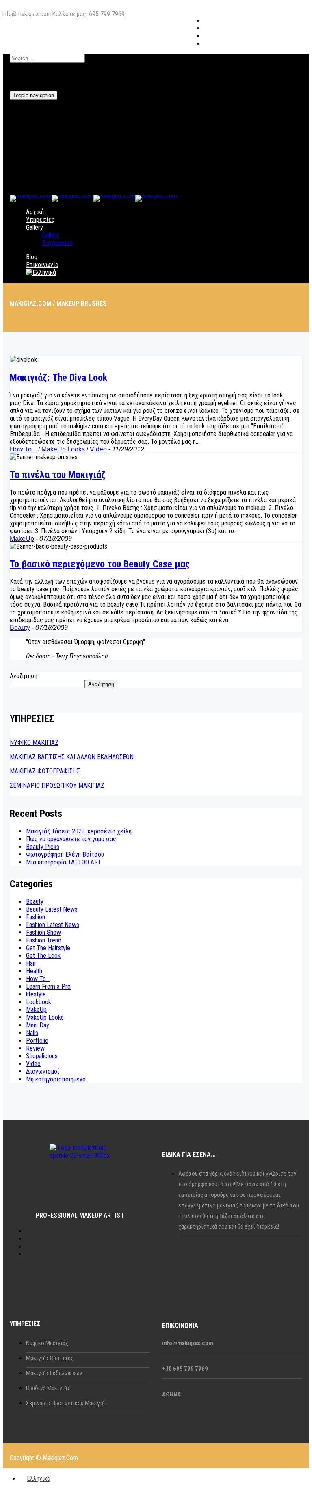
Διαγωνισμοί (42, 1071)
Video (98, 449)
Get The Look (43, 955)
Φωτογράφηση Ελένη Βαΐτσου (65, 854)
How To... (23, 449)
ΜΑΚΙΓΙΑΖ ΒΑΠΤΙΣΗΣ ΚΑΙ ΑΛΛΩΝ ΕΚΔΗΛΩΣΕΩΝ (72, 757)
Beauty (20, 627)
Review (35, 1048)
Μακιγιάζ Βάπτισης (50, 1358)
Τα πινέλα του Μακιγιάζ (58, 474)
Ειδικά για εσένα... (189, 1154)
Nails (32, 1033)
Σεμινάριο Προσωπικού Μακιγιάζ (67, 1403)
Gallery (34, 227)
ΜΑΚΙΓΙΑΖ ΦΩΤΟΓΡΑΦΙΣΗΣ (45, 771)
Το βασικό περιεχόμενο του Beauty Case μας (100, 564)
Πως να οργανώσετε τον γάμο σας (71, 839)
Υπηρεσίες (40, 220)
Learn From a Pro (48, 986)
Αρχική (35, 212)
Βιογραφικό (57, 243)
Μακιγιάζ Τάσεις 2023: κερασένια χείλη (79, 831)
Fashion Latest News (52, 925)
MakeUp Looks (63, 449)
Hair (31, 963)
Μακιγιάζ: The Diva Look (58, 377)
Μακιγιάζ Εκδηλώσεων (54, 1373)
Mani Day (37, 1025)
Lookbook (38, 1002)
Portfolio (37, 1040)
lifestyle (36, 994)
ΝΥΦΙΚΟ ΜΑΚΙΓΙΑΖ (34, 743)
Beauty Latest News (52, 909)
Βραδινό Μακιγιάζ (48, 1388)
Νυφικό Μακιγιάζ (47, 1343)
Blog (31, 257)
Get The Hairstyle (48, 948)
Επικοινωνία (42, 265)
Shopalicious (42, 1056)
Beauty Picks (42, 847)
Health (34, 971)
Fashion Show (43, 932)
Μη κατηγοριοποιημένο (56, 1079)
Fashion (35, 917)
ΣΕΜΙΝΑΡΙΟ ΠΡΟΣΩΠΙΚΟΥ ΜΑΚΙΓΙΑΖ (57, 785)
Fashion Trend (43, 940)
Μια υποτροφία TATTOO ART (63, 862)
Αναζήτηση (23, 676)
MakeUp (22, 538)
